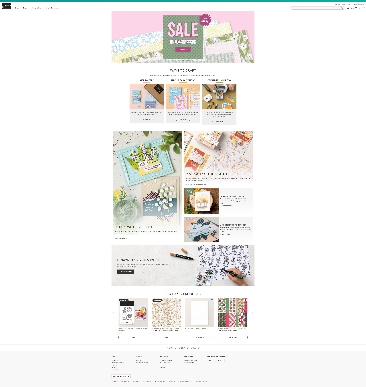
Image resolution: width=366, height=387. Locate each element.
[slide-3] (192, 60)
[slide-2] (187, 60)
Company (139, 357)
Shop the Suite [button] (120, 237)
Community (164, 357)
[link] (360, 8)
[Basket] (364, 8)
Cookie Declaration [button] (201, 381)
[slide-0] (178, 60)
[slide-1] (183, 60)
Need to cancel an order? (216, 357)
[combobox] (317, 8)
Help (113, 357)
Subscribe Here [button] (225, 205)
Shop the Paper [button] (126, 271)
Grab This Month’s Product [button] (196, 184)
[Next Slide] (252, 315)
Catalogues (188, 357)
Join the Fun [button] (224, 234)
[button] (356, 8)
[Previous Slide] (114, 315)
